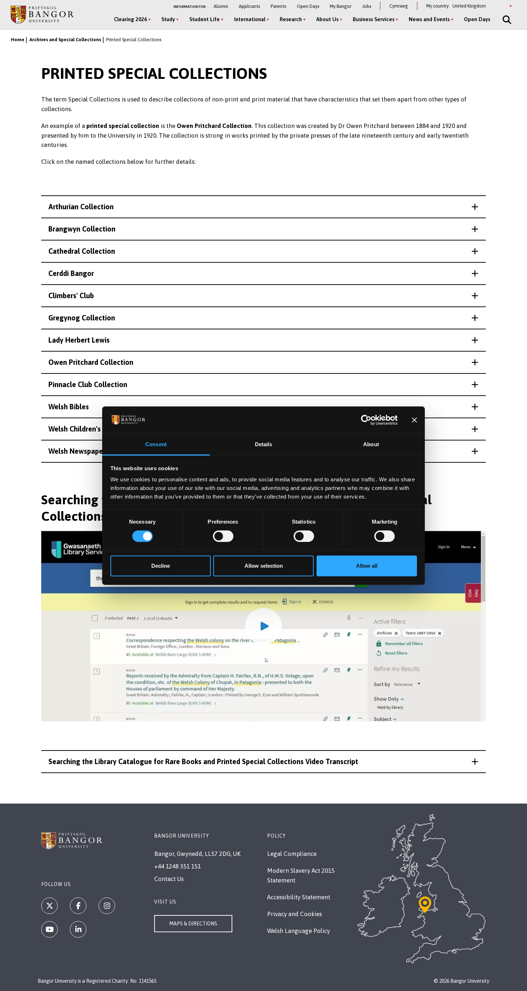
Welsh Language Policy (298, 930)
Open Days (308, 6)
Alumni (221, 6)
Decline (160, 566)
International (249, 19)
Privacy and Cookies (294, 914)
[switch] (223, 536)
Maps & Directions (193, 923)
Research (291, 19)
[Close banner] (414, 420)
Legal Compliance (292, 853)
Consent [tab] (156, 444)
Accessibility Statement (298, 897)
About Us (327, 19)
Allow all (367, 566)
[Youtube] (49, 929)
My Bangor (340, 6)
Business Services (373, 19)
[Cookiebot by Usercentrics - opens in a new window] (366, 420)
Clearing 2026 (130, 19)
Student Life (204, 19)
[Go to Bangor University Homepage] (42, 14)
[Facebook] (78, 905)
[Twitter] (49, 905)
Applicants (249, 6)
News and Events (429, 19)
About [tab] (371, 444)
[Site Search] (506, 19)
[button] (263, 207)
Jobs (366, 6)
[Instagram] (107, 905)
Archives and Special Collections (65, 39)
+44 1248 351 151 (177, 866)
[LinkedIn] (78, 929)
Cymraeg (398, 6)
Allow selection (263, 566)
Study (168, 19)
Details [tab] (263, 444)
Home (17, 39)
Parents (278, 6)
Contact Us (169, 878)
